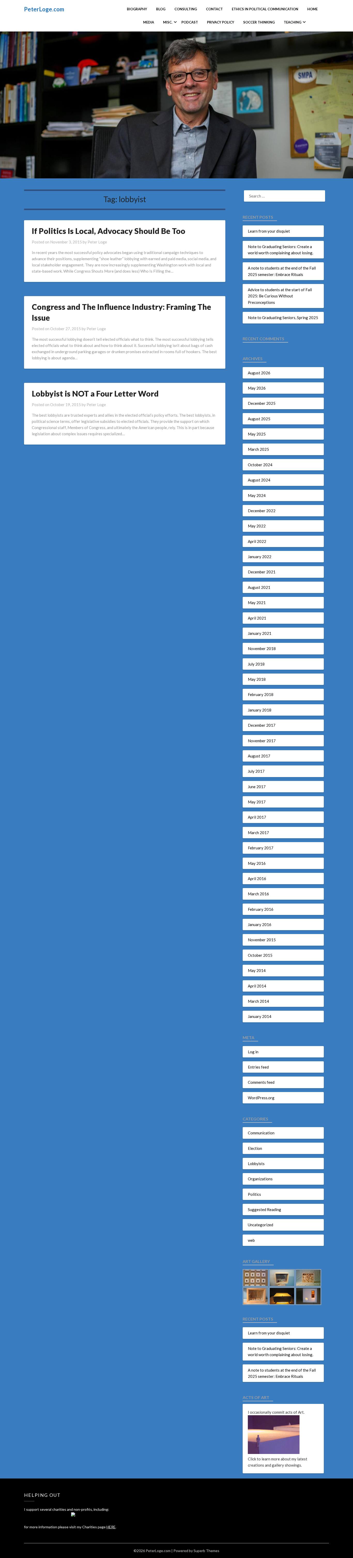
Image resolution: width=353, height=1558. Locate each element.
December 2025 (261, 403)
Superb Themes (206, 1550)
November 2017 (262, 740)
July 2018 (256, 664)
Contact (214, 9)
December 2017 (261, 725)
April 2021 (257, 618)
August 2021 (259, 587)
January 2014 (259, 1016)
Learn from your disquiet (269, 231)
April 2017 (257, 817)
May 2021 (257, 602)
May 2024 (257, 495)
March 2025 (258, 449)
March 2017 (258, 832)
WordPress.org (261, 1097)
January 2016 (259, 924)
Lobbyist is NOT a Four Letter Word (95, 393)
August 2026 (259, 372)
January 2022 (259, 556)
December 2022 (261, 510)
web (251, 1240)
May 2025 (257, 434)
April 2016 (257, 878)
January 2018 (259, 710)
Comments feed (261, 1082)
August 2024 (259, 480)
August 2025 (259, 418)
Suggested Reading (264, 1209)
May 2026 (257, 388)
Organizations (260, 1178)
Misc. (167, 22)
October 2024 (260, 464)
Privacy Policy (220, 22)
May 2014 (257, 970)
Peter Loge (97, 242)
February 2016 (260, 909)
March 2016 (258, 893)
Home (312, 9)
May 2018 (257, 679)
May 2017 (257, 802)
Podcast (189, 22)
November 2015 (262, 939)
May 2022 (257, 526)
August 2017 (259, 756)
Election (255, 1148)
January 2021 (259, 633)
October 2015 (260, 955)
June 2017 (257, 786)
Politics (254, 1194)
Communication (261, 1132)
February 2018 (260, 694)
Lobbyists (256, 1163)
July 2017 (256, 771)
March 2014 (258, 1001)
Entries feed (258, 1067)
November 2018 (262, 648)
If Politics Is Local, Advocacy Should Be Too (108, 230)
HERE (111, 1527)
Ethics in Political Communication (265, 9)
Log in (253, 1051)
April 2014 (257, 986)
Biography (137, 9)
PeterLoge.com (44, 9)
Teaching (292, 22)
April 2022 (257, 541)
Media (148, 22)
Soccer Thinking (259, 22)
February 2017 (260, 847)
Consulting (185, 9)
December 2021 (261, 572)
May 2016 (257, 863)
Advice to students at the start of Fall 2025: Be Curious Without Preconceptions (280, 296)
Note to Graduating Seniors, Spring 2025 (283, 317)
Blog (160, 9)
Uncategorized (260, 1224)
